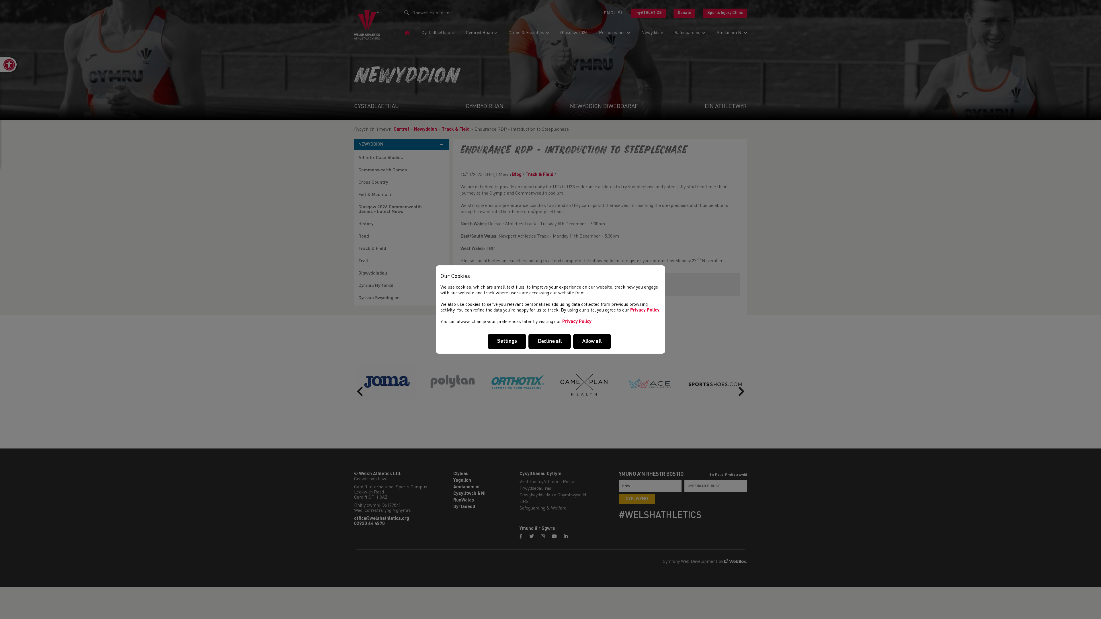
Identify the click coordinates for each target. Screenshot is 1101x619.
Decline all (550, 341)
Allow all (592, 341)
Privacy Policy (644, 310)
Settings (507, 341)
